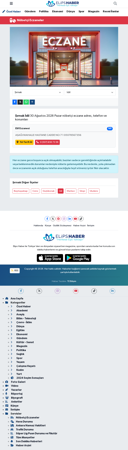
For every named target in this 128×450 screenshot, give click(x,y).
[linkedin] (112, 291)
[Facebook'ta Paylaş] (14, 102)
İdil (60, 191)
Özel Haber (13, 11)
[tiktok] (94, 291)
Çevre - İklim (24, 322)
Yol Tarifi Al (26, 142)
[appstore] (50, 258)
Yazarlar (16, 390)
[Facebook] (47, 218)
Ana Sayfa (17, 298)
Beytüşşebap (21, 191)
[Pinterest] (58, 218)
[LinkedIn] (69, 218)
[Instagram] (64, 218)
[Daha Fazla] (32, 102)
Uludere (94, 191)
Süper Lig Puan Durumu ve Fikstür (36, 433)
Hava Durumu (24, 421)
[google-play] (78, 258)
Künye (48, 225)
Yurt (19, 374)
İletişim (90, 225)
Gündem (30, 11)
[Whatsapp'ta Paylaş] (26, 102)
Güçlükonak (48, 191)
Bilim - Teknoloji (26, 318)
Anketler (16, 401)
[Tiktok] (81, 218)
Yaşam (20, 362)
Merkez (71, 191)
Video (14, 385)
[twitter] (39, 291)
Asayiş (20, 314)
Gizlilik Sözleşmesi (62, 225)
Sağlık (20, 354)
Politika (43, 11)
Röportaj (16, 393)
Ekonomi (57, 11)
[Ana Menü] (11, 3)
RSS (16, 270)
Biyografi (17, 397)
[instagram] (57, 291)
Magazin (93, 11)
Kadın (20, 370)
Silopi (82, 191)
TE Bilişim (71, 281)
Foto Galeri (18, 382)
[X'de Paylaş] (20, 102)
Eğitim (20, 330)
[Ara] (115, 4)
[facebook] (21, 291)
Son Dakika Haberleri (29, 441)
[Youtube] (75, 218)
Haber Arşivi (79, 225)
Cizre (35, 191)
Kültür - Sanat (25, 342)
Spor (81, 11)
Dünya (70, 11)
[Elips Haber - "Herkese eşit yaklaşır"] (62, 3)
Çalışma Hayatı (25, 366)
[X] (52, 218)
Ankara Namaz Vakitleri (30, 425)
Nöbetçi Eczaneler (27, 417)
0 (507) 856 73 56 (49, 142)
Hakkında (38, 225)
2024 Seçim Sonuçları (30, 378)
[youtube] (76, 291)
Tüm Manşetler (25, 437)
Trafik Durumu (25, 429)
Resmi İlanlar (111, 11)
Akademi (21, 310)
